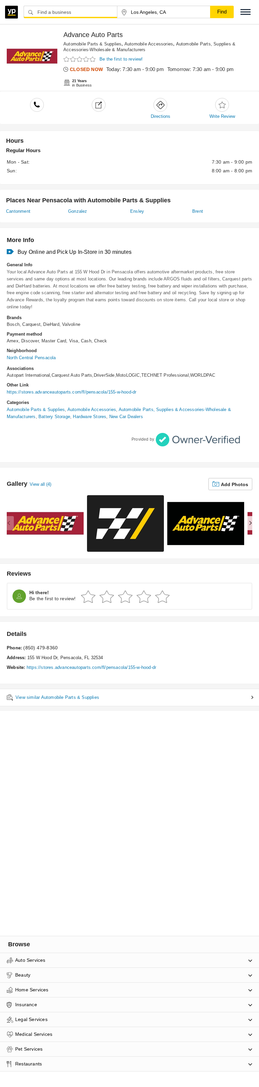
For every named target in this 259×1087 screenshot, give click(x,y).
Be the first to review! (121, 59)
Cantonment (18, 211)
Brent (197, 211)
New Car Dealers (126, 416)
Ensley (137, 211)
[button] (245, 12)
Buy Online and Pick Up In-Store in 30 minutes (75, 252)
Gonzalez (77, 211)
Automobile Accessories (148, 43)
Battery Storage (54, 416)
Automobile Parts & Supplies (92, 43)
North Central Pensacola (31, 357)
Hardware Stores (89, 416)
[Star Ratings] (80, 59)
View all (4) (40, 484)
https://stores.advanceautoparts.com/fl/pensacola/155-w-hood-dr (71, 392)
